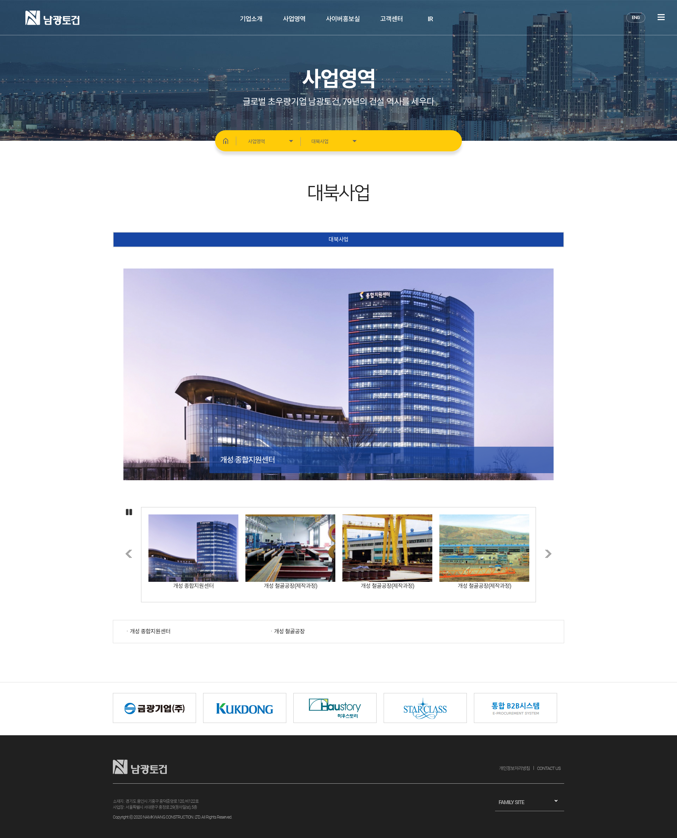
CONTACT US (549, 768)
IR (430, 19)
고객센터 (391, 19)
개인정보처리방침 (514, 768)
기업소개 (251, 19)
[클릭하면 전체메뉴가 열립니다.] (661, 17)
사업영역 (294, 19)
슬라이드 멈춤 (129, 512)
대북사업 (338, 239)
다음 (548, 554)
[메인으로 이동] (225, 140)
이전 (129, 554)
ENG (636, 17)
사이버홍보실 (343, 19)
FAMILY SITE (511, 802)
